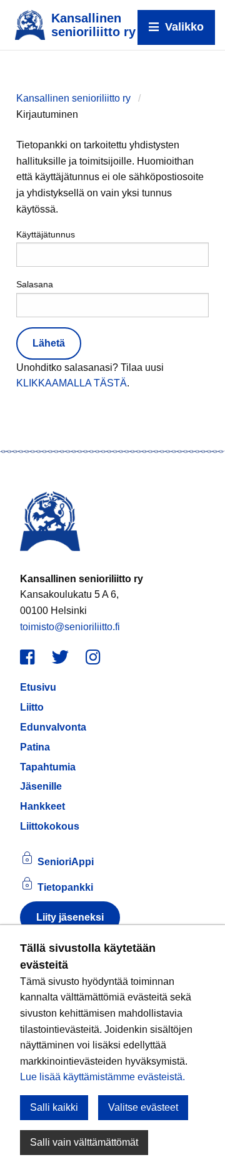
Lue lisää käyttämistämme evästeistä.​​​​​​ (102, 1077)
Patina (35, 747)
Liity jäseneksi (70, 917)
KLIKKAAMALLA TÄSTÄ (71, 383)
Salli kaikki (54, 1107)
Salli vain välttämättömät (84, 1142)
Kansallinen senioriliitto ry (73, 98)
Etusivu (38, 687)
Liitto (32, 707)
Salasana (34, 284)
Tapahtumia (48, 767)
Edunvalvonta (53, 727)
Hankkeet (42, 806)
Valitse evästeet (143, 1107)
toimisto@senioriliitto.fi (70, 626)
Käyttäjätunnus (45, 234)
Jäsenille (41, 786)
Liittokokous (49, 826)
